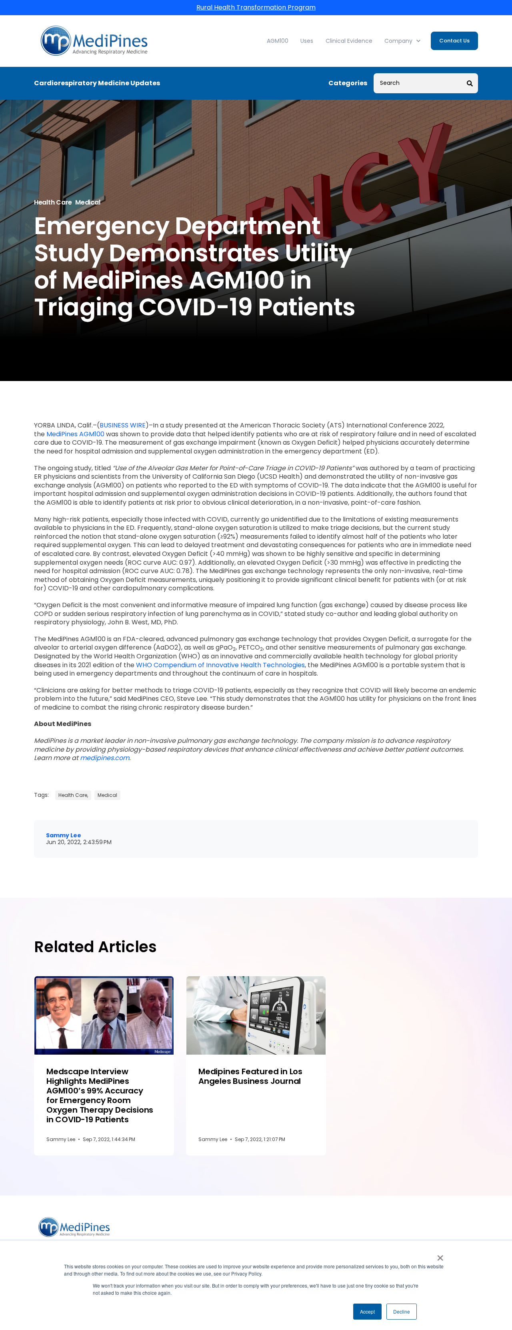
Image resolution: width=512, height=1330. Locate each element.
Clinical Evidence (349, 41)
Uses (306, 41)
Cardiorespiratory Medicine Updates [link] (97, 83)
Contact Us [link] (454, 40)
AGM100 (277, 41)
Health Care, (73, 795)
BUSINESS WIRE (123, 425)
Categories (347, 83)
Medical (87, 202)
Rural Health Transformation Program (256, 7)
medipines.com (104, 757)
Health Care (53, 202)
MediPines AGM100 (75, 434)
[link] (94, 40)
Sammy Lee (63, 835)
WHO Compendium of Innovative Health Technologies (220, 665)
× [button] (440, 1255)
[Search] (470, 83)
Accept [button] (367, 1311)
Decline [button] (401, 1311)
